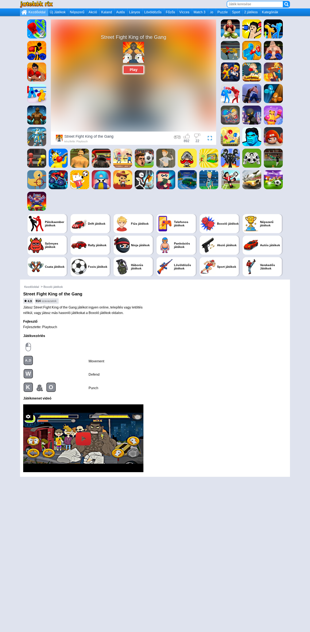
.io (211, 12)
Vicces (184, 12)
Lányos (134, 12)
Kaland (106, 12)
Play (133, 70)
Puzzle (222, 12)
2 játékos (251, 12)
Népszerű (77, 12)
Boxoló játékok (53, 286)
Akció (93, 12)
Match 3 (199, 12)
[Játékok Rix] (36, 4)
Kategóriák (270, 12)
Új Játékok (58, 12)
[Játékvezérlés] (177, 139)
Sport (236, 12)
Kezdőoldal (37, 12)
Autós (120, 12)
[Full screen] (208, 139)
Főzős (170, 12)
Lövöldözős (153, 12)
